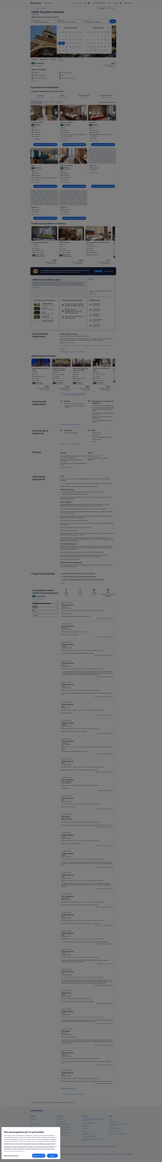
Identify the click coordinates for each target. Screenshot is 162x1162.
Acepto (52, 1155)
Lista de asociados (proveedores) (13, 1151)
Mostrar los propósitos (11, 1155)
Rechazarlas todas (39, 1155)
